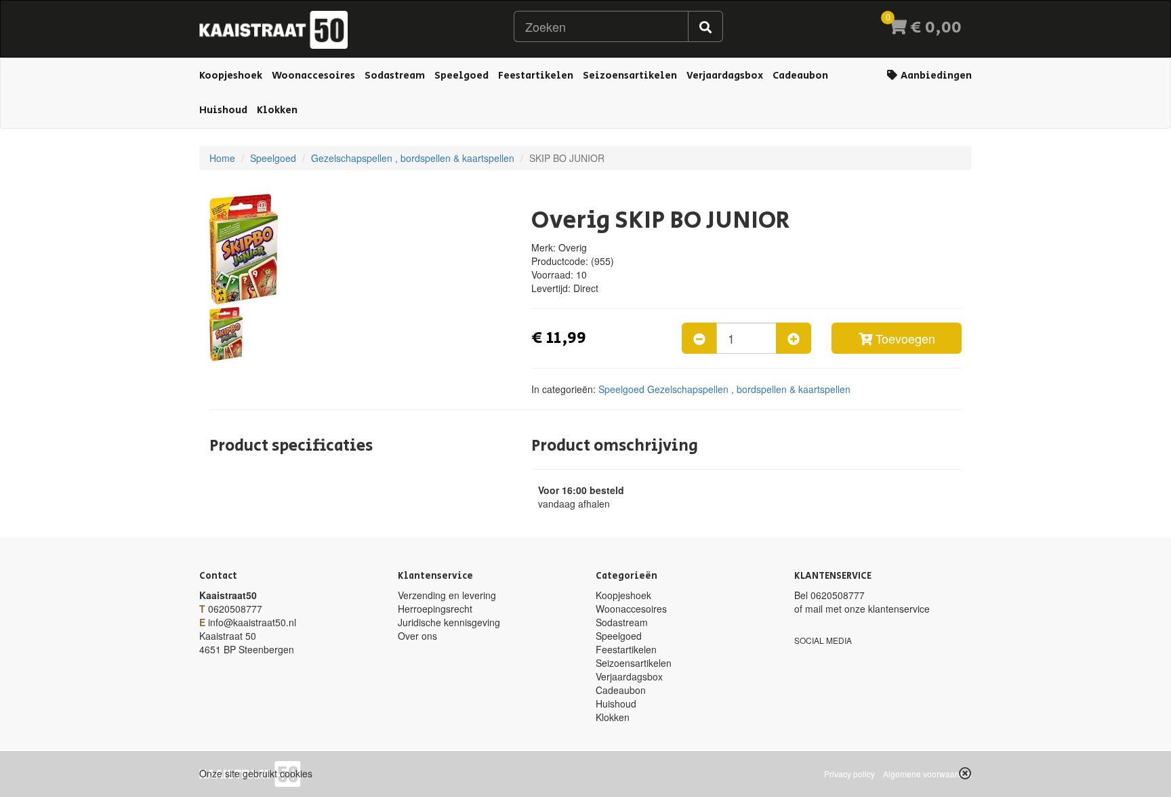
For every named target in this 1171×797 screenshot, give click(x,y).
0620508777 (235, 608)
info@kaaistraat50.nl (252, 622)
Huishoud (223, 110)
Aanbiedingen (935, 75)
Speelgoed (461, 75)
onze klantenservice (887, 608)
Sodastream (395, 75)
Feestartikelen (535, 75)
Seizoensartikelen (630, 75)
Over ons (417, 635)
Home (222, 158)
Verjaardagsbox (724, 75)
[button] (965, 773)
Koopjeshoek (230, 75)
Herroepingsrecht (435, 608)
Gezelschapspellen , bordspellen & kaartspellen (412, 158)
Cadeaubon (800, 75)
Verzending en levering (447, 595)
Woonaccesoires (313, 75)
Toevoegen (903, 338)
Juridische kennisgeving (449, 622)
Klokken (277, 110)
